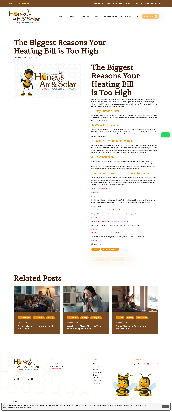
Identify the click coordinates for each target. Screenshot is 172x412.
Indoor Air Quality (98, 378)
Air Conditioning (97, 372)
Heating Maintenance (110, 249)
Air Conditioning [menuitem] (84, 16)
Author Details (95, 188)
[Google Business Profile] (134, 364)
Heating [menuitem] (97, 16)
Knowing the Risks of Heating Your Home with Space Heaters (110, 221)
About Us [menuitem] (70, 16)
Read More (94, 217)
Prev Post (102, 259)
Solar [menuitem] (137, 16)
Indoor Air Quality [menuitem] (110, 16)
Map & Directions (55, 368)
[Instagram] (143, 364)
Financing (128, 3)
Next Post (117, 259)
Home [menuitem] (61, 16)
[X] (153, 364)
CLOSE (165, 406)
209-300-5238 (153, 3)
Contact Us (138, 3)
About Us (96, 366)
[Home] (24, 16)
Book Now (148, 16)
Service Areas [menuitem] (126, 16)
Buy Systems (117, 3)
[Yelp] (157, 364)
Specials (97, 3)
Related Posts (105, 188)
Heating (95, 249)
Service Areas (97, 380)
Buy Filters (106, 3)
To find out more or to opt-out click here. (20, 407)
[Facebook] (139, 364)
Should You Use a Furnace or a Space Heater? (106, 233)
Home (94, 364)
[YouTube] (148, 364)
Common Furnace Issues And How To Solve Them (107, 210)
